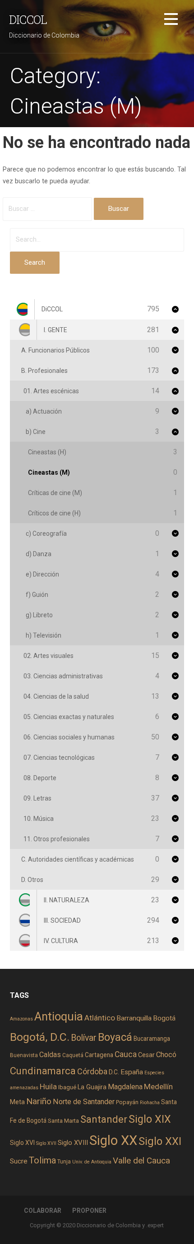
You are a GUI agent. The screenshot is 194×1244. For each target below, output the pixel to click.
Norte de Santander (84, 1101)
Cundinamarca (43, 1071)
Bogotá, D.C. (39, 1037)
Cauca (126, 1054)
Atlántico (99, 1017)
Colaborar (42, 1210)
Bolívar (84, 1038)
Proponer (89, 1210)
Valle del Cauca (141, 1160)
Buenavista (24, 1055)
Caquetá (72, 1055)
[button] (171, 20)
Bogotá (164, 1018)
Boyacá (115, 1037)
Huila (48, 1086)
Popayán (127, 1102)
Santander (103, 1119)
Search (34, 262)
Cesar (146, 1054)
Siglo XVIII (73, 1143)
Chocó (166, 1054)
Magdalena (125, 1086)
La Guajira (92, 1087)
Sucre (19, 1161)
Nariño (38, 1101)
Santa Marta (63, 1120)
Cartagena (99, 1054)
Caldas (50, 1054)
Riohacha (150, 1103)
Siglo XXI (160, 1141)
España (131, 1072)
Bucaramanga (152, 1038)
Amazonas (21, 1019)
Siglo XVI (22, 1142)
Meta (17, 1102)
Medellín (158, 1086)
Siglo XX (113, 1140)
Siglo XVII (46, 1143)
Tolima (42, 1160)
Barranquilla (134, 1018)
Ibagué (67, 1087)
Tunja (64, 1161)
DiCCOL (28, 19)
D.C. (114, 1072)
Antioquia (58, 1016)
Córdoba (92, 1071)
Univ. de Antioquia (91, 1162)
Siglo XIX (150, 1119)
